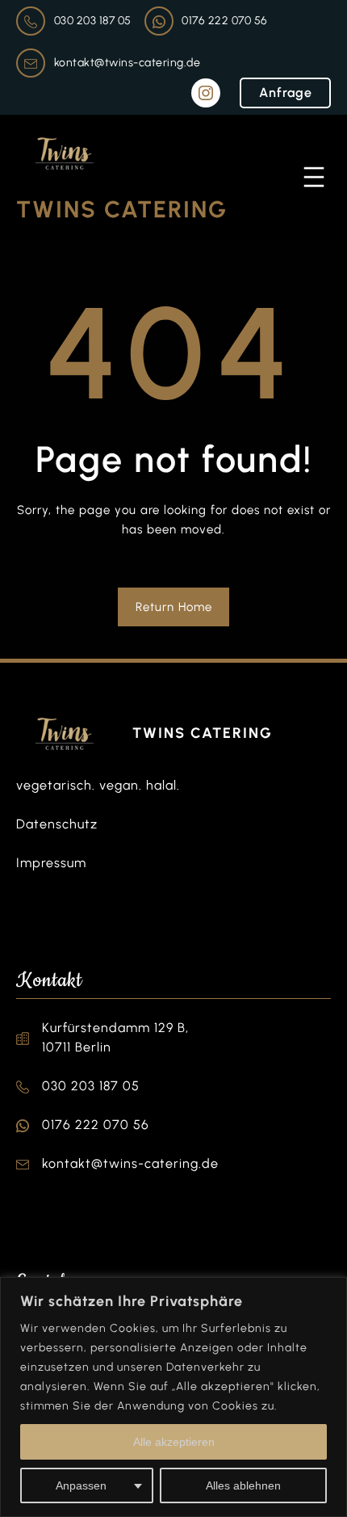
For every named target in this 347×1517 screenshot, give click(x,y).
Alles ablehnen (243, 1485)
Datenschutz (57, 824)
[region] (173, 1397)
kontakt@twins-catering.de (127, 63)
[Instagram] (205, 92)
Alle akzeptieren (174, 1441)
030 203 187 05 (93, 20)
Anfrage (285, 92)
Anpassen (81, 1485)
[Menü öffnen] (314, 177)
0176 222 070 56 (225, 20)
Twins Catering (122, 209)
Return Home (174, 607)
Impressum (51, 862)
